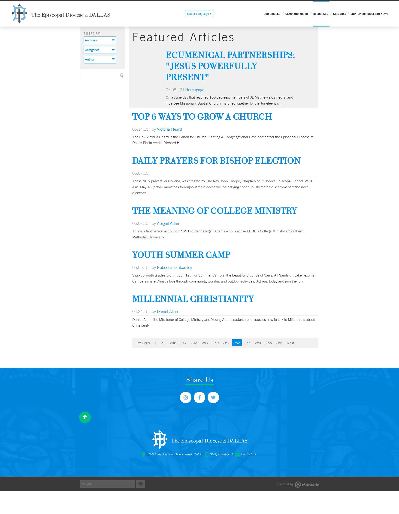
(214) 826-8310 (220, 454)
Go (140, 484)
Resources (320, 14)
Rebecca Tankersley (174, 267)
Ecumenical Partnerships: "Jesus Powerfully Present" (230, 66)
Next (290, 342)
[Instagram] (185, 397)
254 (258, 342)
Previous (143, 342)
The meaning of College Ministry (214, 210)
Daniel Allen (167, 311)
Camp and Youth (296, 14)
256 (279, 342)
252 (237, 342)
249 (205, 342)
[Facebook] (199, 397)
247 (184, 342)
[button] (100, 40)
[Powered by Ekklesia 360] (297, 484)
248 (194, 342)
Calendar (339, 14)
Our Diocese (272, 14)
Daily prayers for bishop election (216, 160)
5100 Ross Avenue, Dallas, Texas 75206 (174, 454)
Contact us (248, 454)
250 (215, 342)
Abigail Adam (168, 223)
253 (247, 342)
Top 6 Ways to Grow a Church (202, 116)
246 (173, 342)
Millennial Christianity (193, 299)
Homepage (194, 89)
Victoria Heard (169, 129)
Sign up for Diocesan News (369, 14)
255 (269, 342)
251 (226, 342)
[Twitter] (213, 397)
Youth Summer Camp (181, 255)
